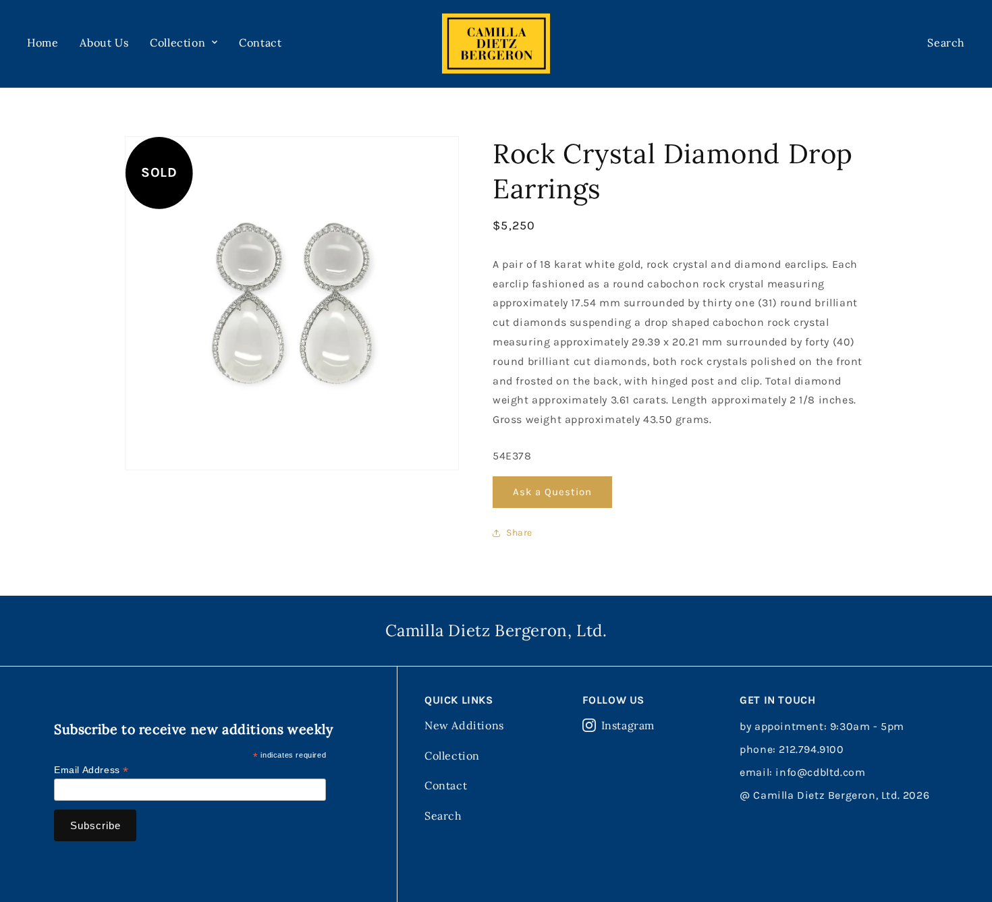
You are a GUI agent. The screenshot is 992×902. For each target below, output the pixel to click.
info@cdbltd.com (820, 772)
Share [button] (519, 532)
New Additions (464, 725)
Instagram (628, 725)
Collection (452, 755)
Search (443, 815)
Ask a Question (552, 492)
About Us (104, 42)
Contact (260, 42)
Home (42, 42)
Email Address (91, 770)
